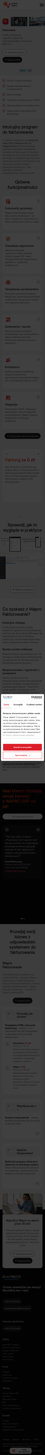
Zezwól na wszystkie (23, 747)
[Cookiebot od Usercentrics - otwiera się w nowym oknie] (31, 697)
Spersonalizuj (21, 755)
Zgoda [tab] (6, 704)
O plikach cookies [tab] (34, 704)
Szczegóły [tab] (18, 704)
